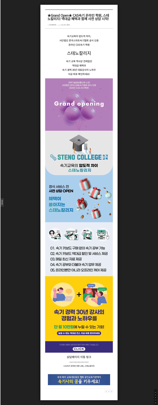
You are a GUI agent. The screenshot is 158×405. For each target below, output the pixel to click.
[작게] (155, 395)
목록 (2, 202)
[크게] (155, 392)
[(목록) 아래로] (155, 400)
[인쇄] (155, 402)
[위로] (155, 397)
